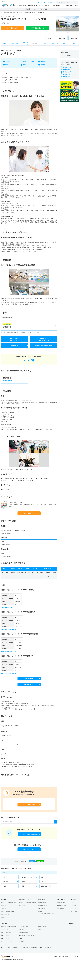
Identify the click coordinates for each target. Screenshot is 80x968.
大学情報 (5, 12)
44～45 (29, 360)
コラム (76, 5)
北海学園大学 (66, 74)
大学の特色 (8, 61)
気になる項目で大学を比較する (7, 911)
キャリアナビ (22, 929)
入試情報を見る (29, 678)
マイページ (73, 899)
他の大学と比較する (29, 849)
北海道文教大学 (67, 71)
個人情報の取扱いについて (36, 947)
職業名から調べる (42, 902)
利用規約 (15, 947)
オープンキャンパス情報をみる (29, 834)
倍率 (23, 886)
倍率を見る (14, 345)
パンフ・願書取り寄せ (12, 28)
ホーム (2, 12)
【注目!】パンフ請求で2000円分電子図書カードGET (39, 9)
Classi (20, 938)
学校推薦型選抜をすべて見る (9, 651)
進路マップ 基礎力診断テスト (7, 932)
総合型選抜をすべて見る (8, 629)
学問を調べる (60, 899)
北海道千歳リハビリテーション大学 (20, 12)
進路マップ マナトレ (42, 926)
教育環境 (43, 61)
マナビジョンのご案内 (5, 947)
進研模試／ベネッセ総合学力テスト (8, 926)
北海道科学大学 (67, 69)
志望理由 (49, 38)
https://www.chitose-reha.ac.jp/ (9, 745)
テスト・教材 (69, 5)
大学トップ (5, 872)
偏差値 (24, 64)
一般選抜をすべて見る (7, 607)
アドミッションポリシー (29, 61)
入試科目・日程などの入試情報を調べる (14, 339)
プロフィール (73, 908)
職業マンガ (46, 912)
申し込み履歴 (73, 905)
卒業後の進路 (73, 38)
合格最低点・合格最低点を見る (43, 345)
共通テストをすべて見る (8, 673)
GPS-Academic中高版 (24, 926)
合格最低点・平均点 (46, 886)
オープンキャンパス (27, 877)
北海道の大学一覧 (10, 12)
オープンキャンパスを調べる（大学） (9, 902)
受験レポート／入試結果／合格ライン (27, 935)
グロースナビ (22, 941)
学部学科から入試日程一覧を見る (43, 339)
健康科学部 (7, 326)
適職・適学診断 (41, 908)
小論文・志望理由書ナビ (24, 932)
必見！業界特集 (22, 905)
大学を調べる (22, 5)
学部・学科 (5, 877)
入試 (42, 881)
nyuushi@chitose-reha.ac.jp (8, 754)
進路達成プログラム (5, 938)
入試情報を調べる (4, 908)
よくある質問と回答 (24, 947)
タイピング (40, 929)
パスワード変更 (74, 911)
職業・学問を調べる (57, 5)
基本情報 (43, 64)
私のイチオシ (62, 38)
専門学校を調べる (32, 5)
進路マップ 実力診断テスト (6, 935)
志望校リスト (73, 902)
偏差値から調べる (4, 905)
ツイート (33, 861)
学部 (6, 64)
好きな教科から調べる (62, 905)
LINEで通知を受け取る (37, 28)
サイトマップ (48, 947)
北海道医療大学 (67, 67)
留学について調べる (5, 914)
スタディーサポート (5, 929)
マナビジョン (9, 5)
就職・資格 (5, 881)
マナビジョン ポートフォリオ (7, 941)
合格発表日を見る (29, 684)
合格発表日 (5, 886)
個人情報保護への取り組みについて (63, 956)
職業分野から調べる (42, 905)
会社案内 (77, 956)
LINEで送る (40, 861)
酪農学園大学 (66, 76)
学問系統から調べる (61, 902)
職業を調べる (41, 899)
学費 (42, 877)
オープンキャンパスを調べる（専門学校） (28, 902)
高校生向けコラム (4, 917)
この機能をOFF (69, 55)
